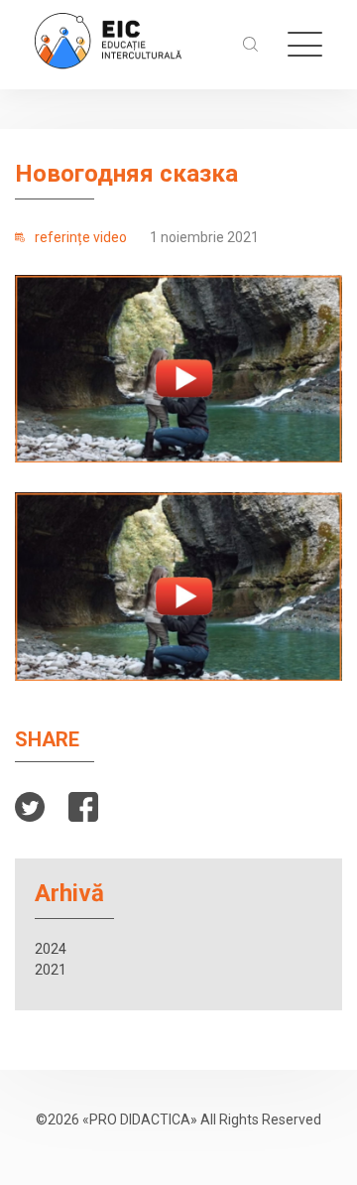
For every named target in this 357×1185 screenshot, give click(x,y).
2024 (50, 949)
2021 (50, 970)
